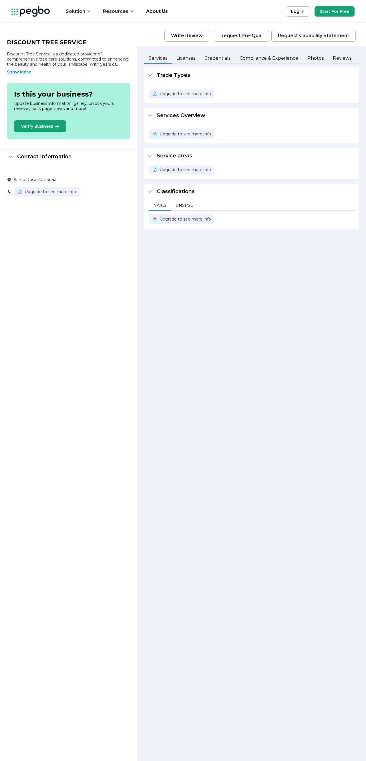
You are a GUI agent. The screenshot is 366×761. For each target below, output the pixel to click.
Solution (75, 11)
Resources (115, 11)
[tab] (158, 58)
